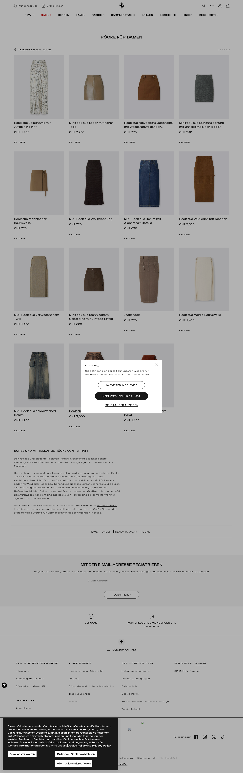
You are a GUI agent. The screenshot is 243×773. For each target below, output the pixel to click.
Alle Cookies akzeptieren (74, 763)
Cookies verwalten (22, 754)
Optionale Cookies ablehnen (76, 754)
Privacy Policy (101, 745)
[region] (60, 744)
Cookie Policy (77, 745)
